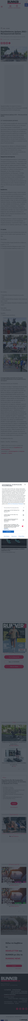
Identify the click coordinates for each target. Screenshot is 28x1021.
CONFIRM (8, 531)
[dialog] (14, 510)
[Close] (25, 485)
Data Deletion (6, 536)
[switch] (23, 510)
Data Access (14, 536)
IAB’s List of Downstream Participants (15, 503)
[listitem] (14, 507)
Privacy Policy (21, 536)
